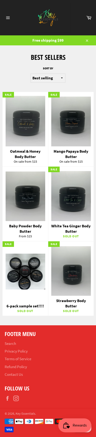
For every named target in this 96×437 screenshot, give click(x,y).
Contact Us (14, 374)
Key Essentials (25, 414)
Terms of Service (18, 358)
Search (10, 343)
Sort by (48, 68)
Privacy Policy (16, 351)
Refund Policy (16, 366)
